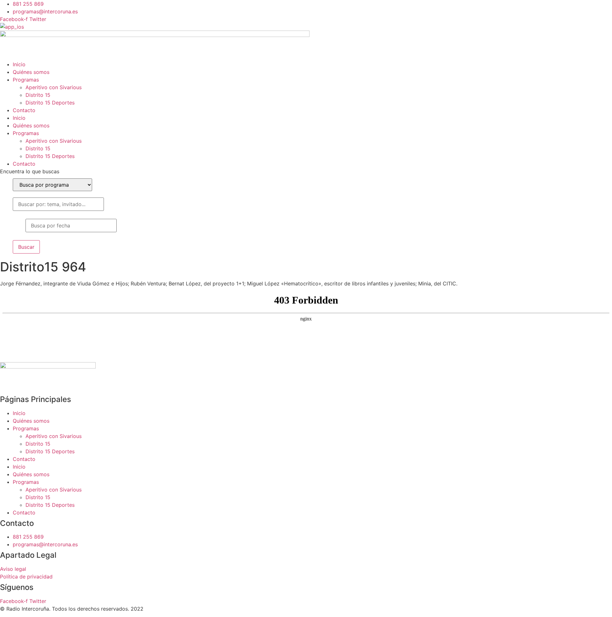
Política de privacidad (26, 576)
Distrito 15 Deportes (50, 102)
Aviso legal (13, 569)
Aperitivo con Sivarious (54, 87)
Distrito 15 (38, 95)
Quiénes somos (31, 72)
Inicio (19, 64)
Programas (26, 79)
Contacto (24, 110)
